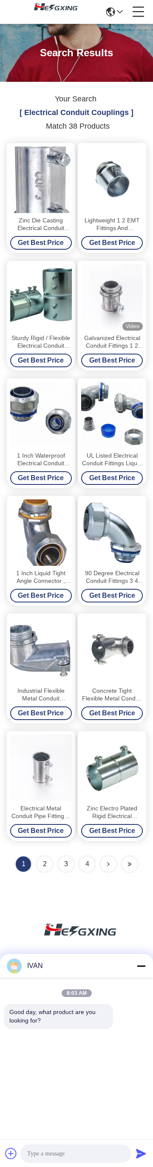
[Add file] (11, 1153)
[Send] (141, 1153)
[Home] (76, 940)
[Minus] (141, 966)
